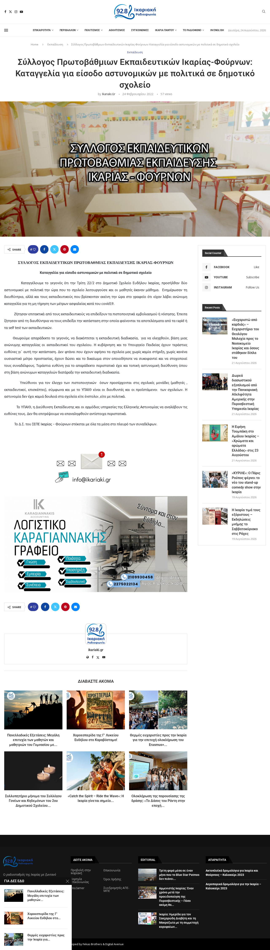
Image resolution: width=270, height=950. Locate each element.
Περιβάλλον (68, 30)
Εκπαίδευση (55, 44)
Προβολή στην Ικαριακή (81, 872)
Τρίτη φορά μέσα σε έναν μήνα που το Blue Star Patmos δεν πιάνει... (179, 874)
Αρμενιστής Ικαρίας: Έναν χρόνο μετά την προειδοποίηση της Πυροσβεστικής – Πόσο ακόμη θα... (176, 896)
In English (217, 30)
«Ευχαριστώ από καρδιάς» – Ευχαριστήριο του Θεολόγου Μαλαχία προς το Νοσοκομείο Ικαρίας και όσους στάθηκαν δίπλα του (245, 339)
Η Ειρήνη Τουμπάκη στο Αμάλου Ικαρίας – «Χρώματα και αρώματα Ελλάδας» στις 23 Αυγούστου (245, 441)
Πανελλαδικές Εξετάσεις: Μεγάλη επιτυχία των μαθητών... (45, 895)
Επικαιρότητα (42, 30)
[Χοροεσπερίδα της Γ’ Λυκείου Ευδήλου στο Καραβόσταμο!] (96, 710)
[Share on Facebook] (44, 249)
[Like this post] (34, 249)
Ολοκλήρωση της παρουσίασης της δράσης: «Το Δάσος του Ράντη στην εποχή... (158, 801)
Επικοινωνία (111, 870)
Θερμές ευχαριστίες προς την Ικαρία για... (46, 937)
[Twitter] (10, 12)
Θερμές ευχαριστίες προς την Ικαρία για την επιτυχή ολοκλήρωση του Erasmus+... (158, 740)
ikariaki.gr (108, 94)
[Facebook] (5, 12)
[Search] (264, 12)
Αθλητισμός (117, 30)
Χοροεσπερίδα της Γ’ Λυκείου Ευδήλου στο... (44, 916)
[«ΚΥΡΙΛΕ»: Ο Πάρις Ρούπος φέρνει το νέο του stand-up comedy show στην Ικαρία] (215, 479)
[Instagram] (16, 12)
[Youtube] (21, 12)
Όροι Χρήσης (112, 879)
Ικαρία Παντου (164, 30)
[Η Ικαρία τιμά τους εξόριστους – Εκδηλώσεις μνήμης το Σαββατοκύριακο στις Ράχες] (215, 516)
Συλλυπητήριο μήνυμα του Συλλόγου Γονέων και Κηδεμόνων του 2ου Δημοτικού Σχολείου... (33, 801)
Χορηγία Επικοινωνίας (80, 880)
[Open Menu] (6, 30)
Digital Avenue (114, 944)
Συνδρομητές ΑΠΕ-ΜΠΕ (116, 889)
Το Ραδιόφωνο (192, 30)
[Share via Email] (74, 249)
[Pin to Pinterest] (64, 249)
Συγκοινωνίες (140, 30)
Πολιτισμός (92, 30)
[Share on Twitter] (54, 249)
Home (34, 44)
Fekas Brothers (92, 944)
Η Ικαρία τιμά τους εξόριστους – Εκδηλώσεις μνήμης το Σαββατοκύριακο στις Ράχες (246, 522)
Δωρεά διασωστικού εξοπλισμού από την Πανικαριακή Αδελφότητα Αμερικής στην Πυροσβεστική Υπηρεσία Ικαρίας (245, 392)
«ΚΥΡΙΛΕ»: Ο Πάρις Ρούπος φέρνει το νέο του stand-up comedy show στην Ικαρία (246, 482)
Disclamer (77, 888)
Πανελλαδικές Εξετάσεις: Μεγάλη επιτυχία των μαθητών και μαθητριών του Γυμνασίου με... (33, 740)
